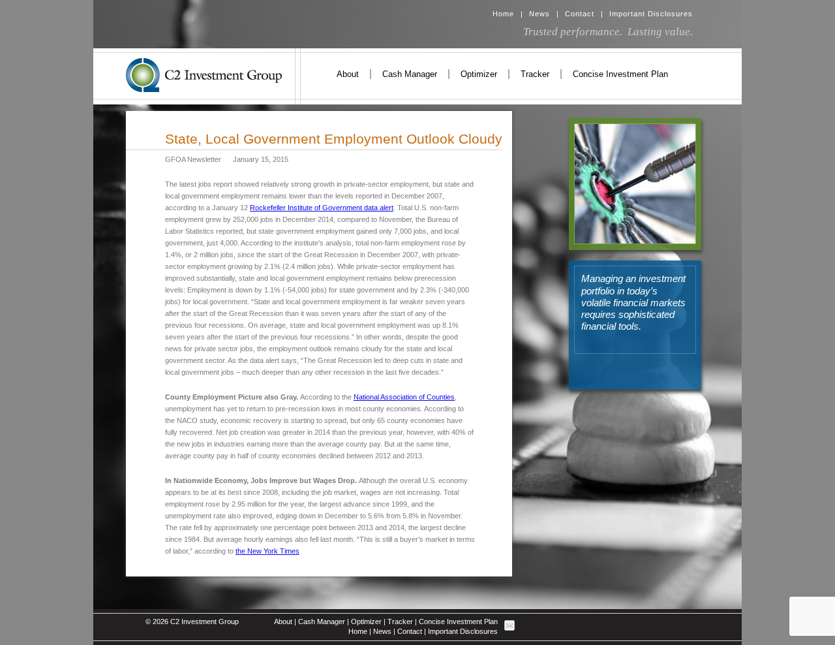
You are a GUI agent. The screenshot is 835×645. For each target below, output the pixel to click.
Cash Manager (409, 74)
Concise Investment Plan (620, 74)
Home (503, 14)
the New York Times (267, 551)
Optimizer (479, 74)
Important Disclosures (651, 14)
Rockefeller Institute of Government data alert (321, 208)
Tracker (535, 74)
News (539, 14)
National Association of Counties (404, 397)
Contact (579, 14)
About (348, 74)
